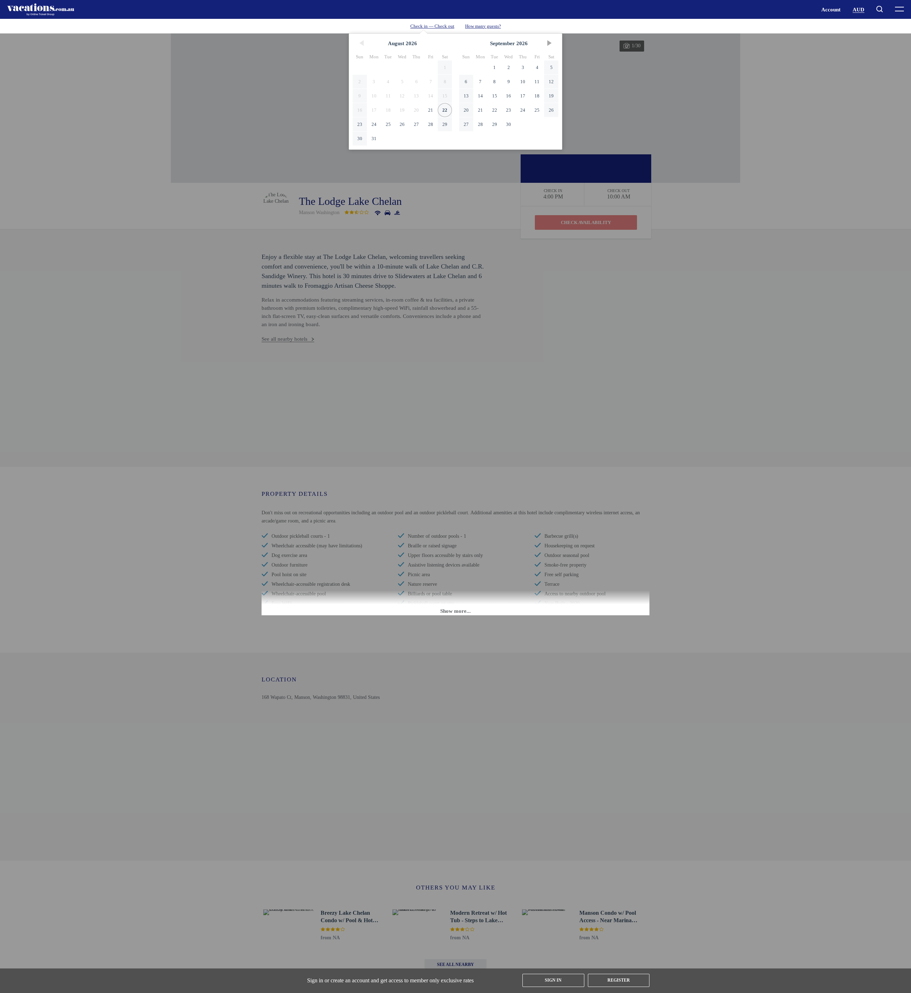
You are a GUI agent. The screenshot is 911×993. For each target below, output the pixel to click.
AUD (858, 9)
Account (831, 9)
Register (618, 980)
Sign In (553, 980)
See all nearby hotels (284, 339)
